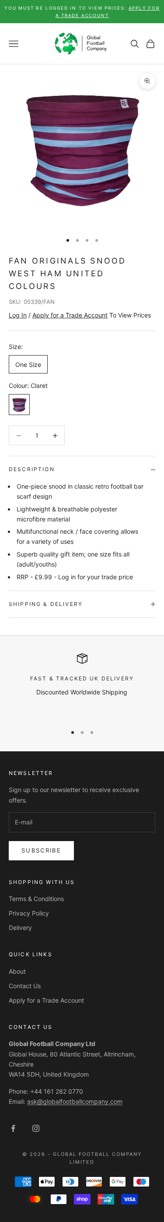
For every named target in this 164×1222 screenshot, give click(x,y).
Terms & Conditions (36, 898)
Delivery (20, 927)
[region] (82, 685)
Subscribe (41, 850)
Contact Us (25, 986)
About (17, 971)
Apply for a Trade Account (46, 1000)
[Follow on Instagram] (35, 1128)
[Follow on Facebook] (13, 1128)
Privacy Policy (29, 913)
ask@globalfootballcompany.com (74, 1101)
